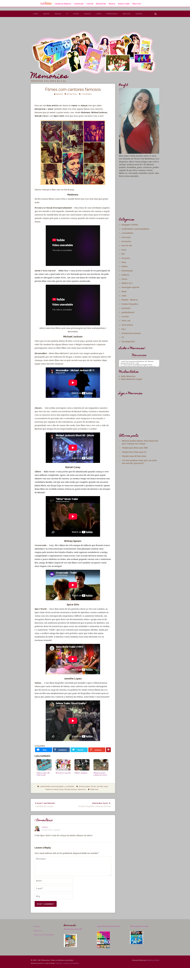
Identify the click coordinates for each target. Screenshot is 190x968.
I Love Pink (89, 3)
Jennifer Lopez (102, 786)
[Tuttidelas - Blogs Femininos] (46, 4)
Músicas (87, 14)
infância (125, 274)
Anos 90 (58, 14)
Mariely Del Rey (101, 3)
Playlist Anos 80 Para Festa (134, 456)
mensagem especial (130, 287)
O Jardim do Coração (45, 805)
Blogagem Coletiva (130, 224)
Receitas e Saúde (124, 3)
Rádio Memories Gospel (131, 379)
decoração (126, 237)
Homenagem (127, 270)
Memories (112, 3)
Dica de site (127, 245)
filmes (93, 786)
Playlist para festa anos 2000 (135, 448)
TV (67, 14)
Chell (45, 827)
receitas (125, 316)
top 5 (124, 329)
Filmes (76, 14)
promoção (126, 308)
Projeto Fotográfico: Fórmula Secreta (94, 805)
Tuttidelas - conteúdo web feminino (67, 963)
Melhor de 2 (127, 283)
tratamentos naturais (131, 333)
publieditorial (128, 312)
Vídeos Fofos (136, 3)
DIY (123, 254)
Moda (124, 291)
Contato (138, 14)
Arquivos (126, 14)
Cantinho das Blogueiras (63, 3)
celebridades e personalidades (52, 786)
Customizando (78, 3)
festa (124, 262)
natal (124, 295)
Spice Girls (82, 789)
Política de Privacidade (43, 934)
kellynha (59, 94)
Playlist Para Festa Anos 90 (134, 452)
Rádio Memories (128, 376)
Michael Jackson (70, 789)
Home (35, 14)
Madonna (49, 789)
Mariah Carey (58, 789)
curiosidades (69, 786)
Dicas (124, 250)
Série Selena (127, 325)
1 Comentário (87, 94)
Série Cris (126, 320)
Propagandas (111, 14)
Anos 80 (46, 14)
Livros (98, 14)
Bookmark (94, 789)
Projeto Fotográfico (130, 304)
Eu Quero (126, 258)
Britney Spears (84, 786)
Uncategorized (128, 341)
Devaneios (126, 241)
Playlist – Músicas (130, 299)
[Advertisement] (47, 25)
